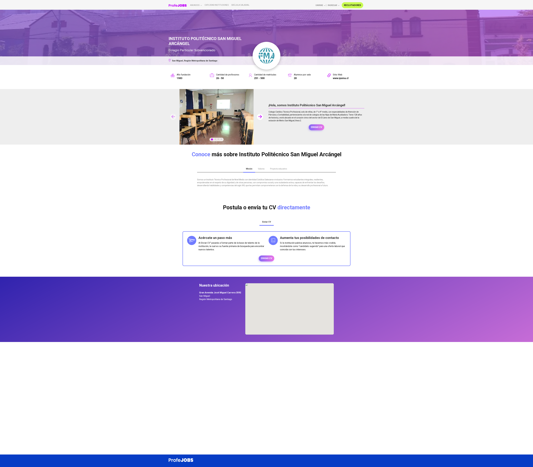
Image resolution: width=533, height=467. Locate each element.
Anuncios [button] (195, 5)
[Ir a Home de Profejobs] (178, 5)
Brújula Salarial (240, 5)
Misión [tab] (249, 169)
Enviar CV (316, 127)
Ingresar (332, 5)
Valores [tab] (261, 169)
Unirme (319, 5)
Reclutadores (352, 5)
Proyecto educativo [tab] (278, 169)
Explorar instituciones (217, 5)
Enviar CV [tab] (266, 222)
